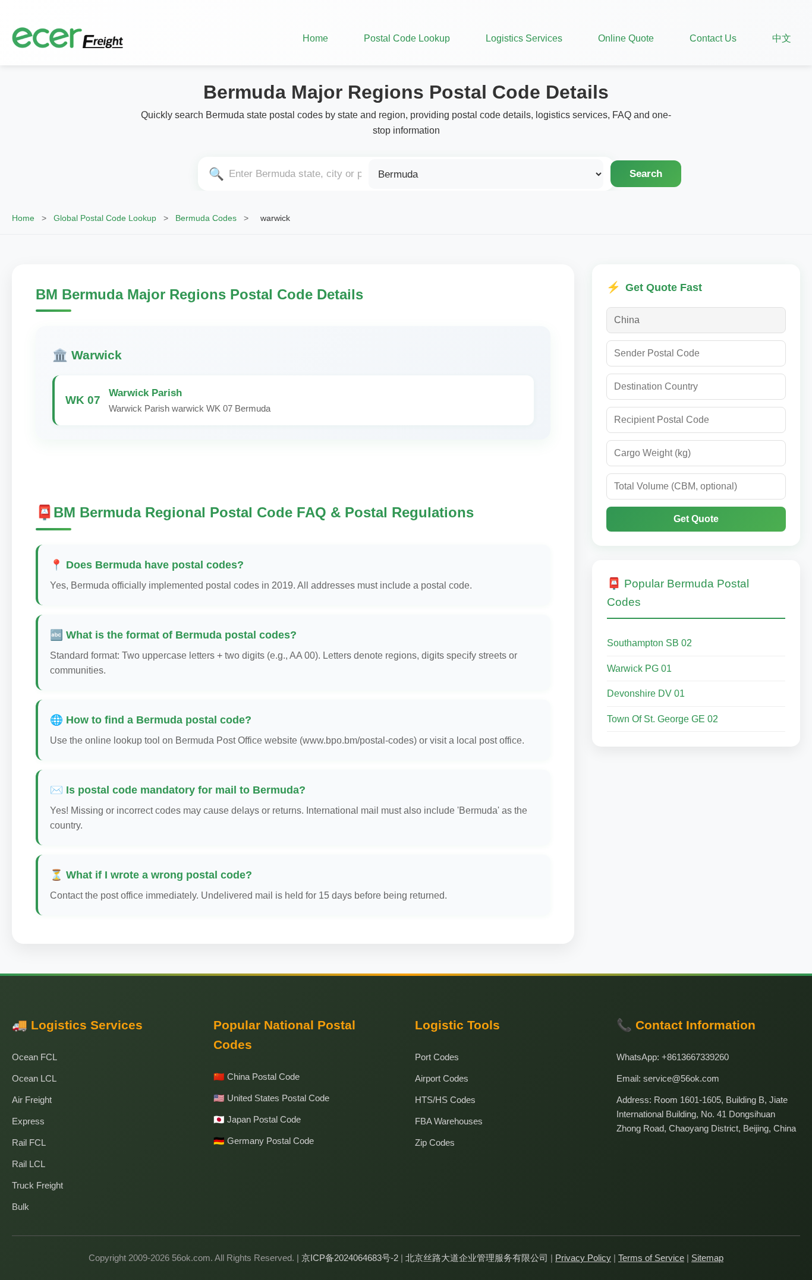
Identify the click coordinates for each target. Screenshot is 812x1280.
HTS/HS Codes (445, 1100)
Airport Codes (441, 1078)
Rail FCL (29, 1142)
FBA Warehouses (449, 1121)
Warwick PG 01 (639, 668)
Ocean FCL (34, 1057)
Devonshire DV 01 (646, 693)
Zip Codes (435, 1142)
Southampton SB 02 (649, 643)
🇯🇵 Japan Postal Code (257, 1119)
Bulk (20, 1207)
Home (315, 38)
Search (646, 173)
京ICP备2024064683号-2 (349, 1258)
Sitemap (707, 1258)
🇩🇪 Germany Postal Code (263, 1141)
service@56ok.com (681, 1078)
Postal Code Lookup (407, 38)
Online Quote (626, 38)
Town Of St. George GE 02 (662, 719)
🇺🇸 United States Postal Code (271, 1098)
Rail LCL (28, 1164)
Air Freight (32, 1100)
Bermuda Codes (206, 218)
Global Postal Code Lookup (104, 218)
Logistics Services (524, 38)
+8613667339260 (695, 1057)
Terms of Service (651, 1258)
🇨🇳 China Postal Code (256, 1077)
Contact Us (713, 38)
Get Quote (696, 519)
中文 (781, 38)
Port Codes (437, 1057)
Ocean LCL (34, 1078)
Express (28, 1121)
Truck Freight (37, 1185)
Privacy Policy (583, 1258)
